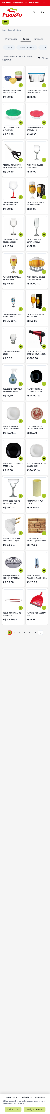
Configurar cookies (34, 1109)
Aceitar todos (13, 1109)
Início (4, 30)
